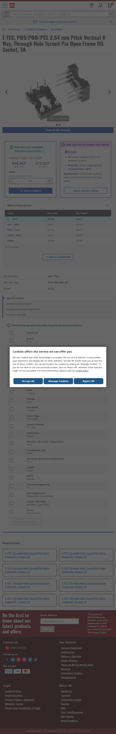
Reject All (88, 381)
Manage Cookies (58, 381)
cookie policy (82, 370)
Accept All (28, 381)
